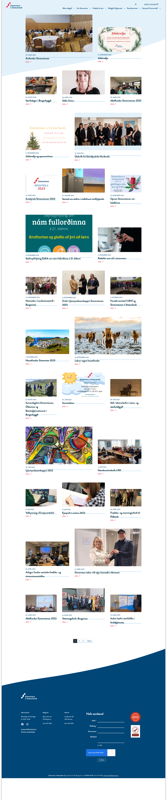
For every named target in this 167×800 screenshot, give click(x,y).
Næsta (89, 641)
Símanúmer (92, 731)
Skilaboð (93, 737)
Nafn (94, 720)
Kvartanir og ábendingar (28, 732)
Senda (101, 760)
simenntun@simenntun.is (28, 729)
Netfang (93, 726)
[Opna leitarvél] (136, 4)
